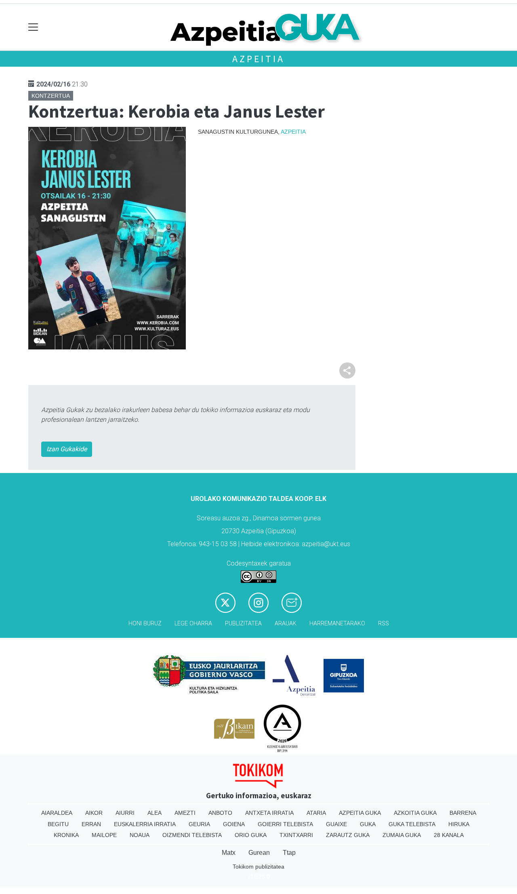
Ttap (289, 852)
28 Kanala (449, 835)
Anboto (220, 813)
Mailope (104, 835)
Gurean (259, 852)
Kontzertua (51, 96)
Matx (228, 852)
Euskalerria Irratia (145, 824)
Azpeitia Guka (360, 813)
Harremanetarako (337, 623)
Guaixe (336, 824)
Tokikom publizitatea (258, 866)
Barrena (463, 813)
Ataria (316, 813)
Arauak (285, 623)
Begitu (58, 824)
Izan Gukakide (66, 449)
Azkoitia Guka (415, 813)
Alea (154, 813)
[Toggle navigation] (33, 27)
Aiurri (125, 813)
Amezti (184, 813)
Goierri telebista (285, 824)
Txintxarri (296, 835)
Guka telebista (412, 824)
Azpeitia (258, 59)
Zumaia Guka (401, 835)
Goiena (234, 824)
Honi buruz (145, 623)
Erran (91, 824)
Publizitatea (243, 623)
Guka (368, 824)
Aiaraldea (56, 813)
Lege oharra (193, 623)
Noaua (139, 835)
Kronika (66, 835)
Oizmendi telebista (192, 835)
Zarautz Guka (348, 835)
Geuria (199, 824)
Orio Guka (251, 835)
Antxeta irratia (269, 813)
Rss (383, 623)
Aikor (94, 813)
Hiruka (458, 824)
